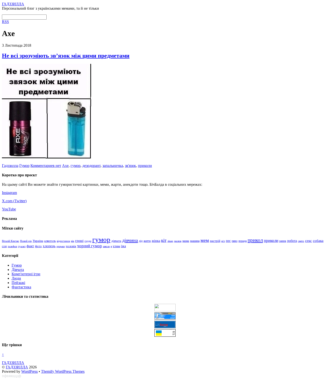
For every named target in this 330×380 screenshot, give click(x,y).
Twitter (19, 201)
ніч (223, 240)
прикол (255, 240)
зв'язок (130, 166)
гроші (79, 241)
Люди (16, 278)
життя (147, 241)
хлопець (49, 246)
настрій (215, 241)
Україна (38, 241)
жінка (156, 241)
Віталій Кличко (10, 240)
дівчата (116, 241)
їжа (123, 246)
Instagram (9, 193)
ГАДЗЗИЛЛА (17, 367)
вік (72, 240)
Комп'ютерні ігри (26, 274)
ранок (282, 241)
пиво (234, 241)
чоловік (71, 246)
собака (318, 241)
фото (38, 246)
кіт (163, 240)
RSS (5, 22)
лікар (170, 240)
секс (308, 241)
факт (30, 246)
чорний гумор (89, 246)
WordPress (29, 371)
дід (141, 241)
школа (106, 246)
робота (292, 241)
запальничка (112, 166)
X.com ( (8, 201)
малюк (177, 240)
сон (4, 246)
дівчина (130, 240)
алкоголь (50, 241)
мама (185, 241)
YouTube (9, 209)
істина (116, 246)
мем (205, 240)
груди (88, 241)
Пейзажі (18, 283)
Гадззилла (10, 166)
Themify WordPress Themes (63, 371)
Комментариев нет (45, 166)
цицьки (61, 246)
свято (301, 240)
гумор (75, 166)
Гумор (24, 166)
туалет (22, 246)
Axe (65, 166)
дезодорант (91, 166)
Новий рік (26, 240)
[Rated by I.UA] (165, 310)
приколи (145, 166)
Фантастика (21, 287)
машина (195, 241)
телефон (12, 246)
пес (228, 241)
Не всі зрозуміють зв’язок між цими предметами (65, 55)
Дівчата (18, 270)
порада (242, 241)
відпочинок (63, 240)
